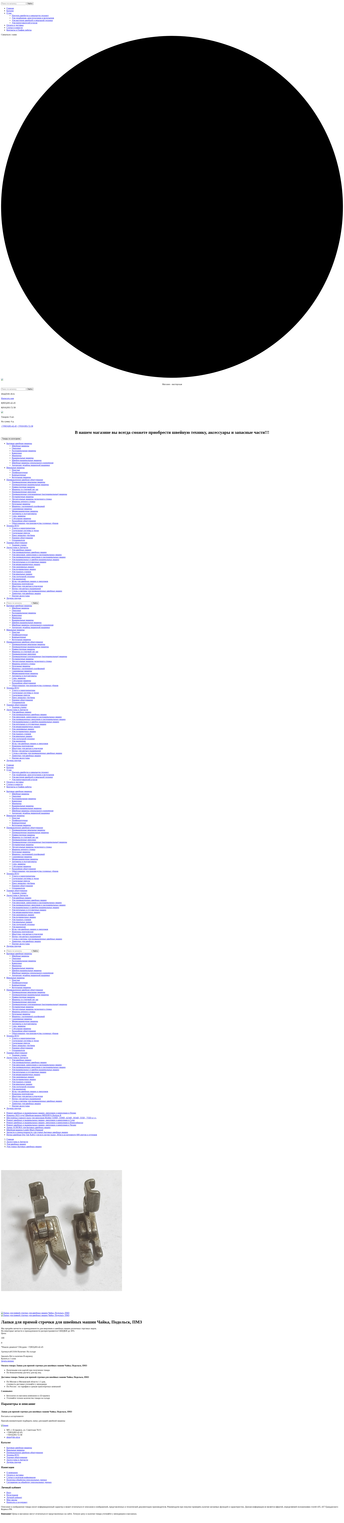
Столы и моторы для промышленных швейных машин (37, 591)
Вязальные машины (15, 467)
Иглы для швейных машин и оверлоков (30, 581)
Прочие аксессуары (21, 596)
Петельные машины (21, 504)
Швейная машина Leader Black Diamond (24, 1130)
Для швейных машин (21, 550)
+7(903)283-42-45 (9, 426)
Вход (8, 1492)
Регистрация (12, 1495)
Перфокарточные (20, 472)
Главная (10, 8)
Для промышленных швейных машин (29, 552)
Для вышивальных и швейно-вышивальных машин (35, 559)
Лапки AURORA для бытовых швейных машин (28, 1127)
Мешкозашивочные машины (25, 511)
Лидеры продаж (13, 598)
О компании (12, 1472)
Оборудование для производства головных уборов (35, 523)
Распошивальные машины (24, 451)
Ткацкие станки (19, 545)
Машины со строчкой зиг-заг (25, 489)
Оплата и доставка (15, 25)
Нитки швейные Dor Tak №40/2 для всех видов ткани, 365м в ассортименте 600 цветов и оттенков (51, 1135)
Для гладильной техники (23, 576)
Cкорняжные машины (22, 509)
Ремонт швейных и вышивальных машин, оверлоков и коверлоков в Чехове (41, 1125)
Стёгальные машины (21, 518)
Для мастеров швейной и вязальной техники (32, 20)
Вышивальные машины (23, 458)
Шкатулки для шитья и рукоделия (27, 586)
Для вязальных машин (22, 574)
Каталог (10, 11)
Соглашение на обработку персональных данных (29, 1482)
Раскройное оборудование (24, 521)
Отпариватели (18, 540)
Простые (16, 470)
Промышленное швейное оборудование (24, 480)
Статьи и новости (14, 27)
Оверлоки (16, 448)
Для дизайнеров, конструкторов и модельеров (33, 18)
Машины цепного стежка (23, 501)
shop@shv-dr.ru (13, 1437)
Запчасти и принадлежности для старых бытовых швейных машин (37, 1132)
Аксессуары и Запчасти (17, 547)
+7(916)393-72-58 (25, 426)
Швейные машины (20, 446)
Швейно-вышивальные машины (27, 460)
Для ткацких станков (21, 571)
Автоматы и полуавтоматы (24, 513)
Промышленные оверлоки (24, 492)
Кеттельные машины (21, 477)
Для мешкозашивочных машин (26, 564)
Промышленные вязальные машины (28, 482)
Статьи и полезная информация (20, 1477)
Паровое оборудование (22, 538)
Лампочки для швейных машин (26, 593)
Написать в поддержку (16, 1502)
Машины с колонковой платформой (28, 506)
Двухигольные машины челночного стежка (32, 499)
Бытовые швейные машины (19, 443)
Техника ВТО (12, 526)
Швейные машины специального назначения (32, 463)
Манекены (17, 455)
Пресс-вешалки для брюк (23, 535)
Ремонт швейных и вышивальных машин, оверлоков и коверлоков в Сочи (40, 1120)
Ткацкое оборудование (16, 542)
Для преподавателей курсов (24, 23)
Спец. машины (19, 516)
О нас (9, 13)
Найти (30, 4)
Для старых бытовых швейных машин (24, 1146)
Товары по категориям (11, 439)
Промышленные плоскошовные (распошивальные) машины (39, 494)
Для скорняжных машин (23, 567)
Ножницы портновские (22, 584)
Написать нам (7, 398)
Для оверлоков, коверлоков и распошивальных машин (37, 555)
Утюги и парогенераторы (23, 528)
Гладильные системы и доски (25, 530)
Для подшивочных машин (24, 569)
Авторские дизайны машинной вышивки (31, 465)
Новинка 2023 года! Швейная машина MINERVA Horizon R (33, 1115)
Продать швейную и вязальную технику (30, 15)
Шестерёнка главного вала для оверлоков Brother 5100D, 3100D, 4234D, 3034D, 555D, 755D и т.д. (51, 1118)
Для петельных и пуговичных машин (29, 562)
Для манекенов (19, 579)
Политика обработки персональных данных (26, 1480)
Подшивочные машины (23, 496)
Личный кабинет (14, 1497)
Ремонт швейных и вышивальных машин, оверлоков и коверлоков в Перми (41, 1113)
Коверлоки (17, 453)
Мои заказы (11, 1500)
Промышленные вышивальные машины (30, 484)
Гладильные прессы (21, 533)
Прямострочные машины (23, 487)
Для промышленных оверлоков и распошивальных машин (39, 557)
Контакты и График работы (19, 30)
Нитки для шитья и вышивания (26, 588)
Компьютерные (19, 475)
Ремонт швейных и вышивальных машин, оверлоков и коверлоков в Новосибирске (44, 1122)
